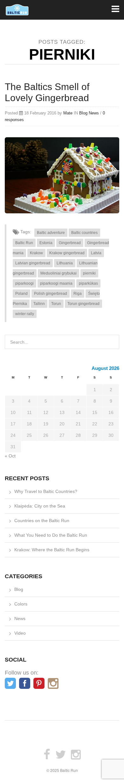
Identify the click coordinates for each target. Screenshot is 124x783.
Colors (20, 603)
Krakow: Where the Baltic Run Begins (51, 549)
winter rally (24, 314)
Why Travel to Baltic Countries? (45, 491)
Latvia (96, 253)
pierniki (89, 273)
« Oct (10, 455)
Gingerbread (70, 243)
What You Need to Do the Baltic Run (50, 535)
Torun (56, 303)
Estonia (45, 243)
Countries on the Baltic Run (41, 520)
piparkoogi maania (56, 283)
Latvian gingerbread (32, 263)
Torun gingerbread (83, 303)
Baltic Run (24, 243)
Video (20, 633)
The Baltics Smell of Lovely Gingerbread (47, 92)
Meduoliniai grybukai (58, 273)
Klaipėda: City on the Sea (39, 505)
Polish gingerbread (50, 293)
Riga (77, 293)
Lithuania (65, 263)
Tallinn (39, 303)
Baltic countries (84, 232)
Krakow (36, 253)
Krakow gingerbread (67, 253)
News (94, 113)
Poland (21, 293)
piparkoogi (24, 283)
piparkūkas (88, 283)
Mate (67, 113)
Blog (83, 113)
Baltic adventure (51, 232)
